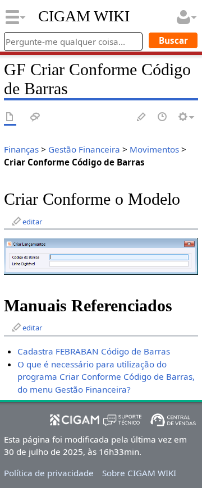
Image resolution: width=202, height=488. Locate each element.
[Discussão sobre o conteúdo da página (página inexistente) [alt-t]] (35, 117)
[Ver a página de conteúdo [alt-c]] (10, 117)
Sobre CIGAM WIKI (139, 472)
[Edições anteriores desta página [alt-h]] (163, 117)
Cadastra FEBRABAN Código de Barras (93, 351)
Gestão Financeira (84, 149)
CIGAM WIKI (84, 16)
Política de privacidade (49, 472)
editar (32, 222)
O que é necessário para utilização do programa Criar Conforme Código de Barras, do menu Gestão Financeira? (106, 376)
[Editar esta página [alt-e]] (142, 117)
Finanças (21, 149)
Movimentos (154, 149)
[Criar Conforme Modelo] (101, 255)
